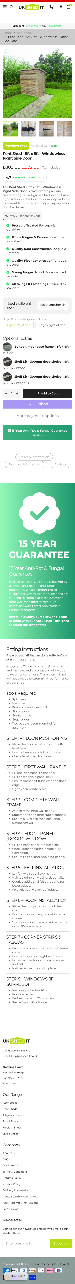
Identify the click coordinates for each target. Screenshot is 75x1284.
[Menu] (5, 7)
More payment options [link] (37, 415)
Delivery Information (34, 457)
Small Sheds (10, 1121)
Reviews (60, 464)
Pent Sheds (10, 1109)
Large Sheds (10, 1133)
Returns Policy (12, 1178)
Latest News (10, 1209)
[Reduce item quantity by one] (6, 393)
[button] (11, 7)
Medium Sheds (12, 1127)
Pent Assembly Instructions (20, 1196)
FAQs (6, 1159)
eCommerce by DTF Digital (51, 1264)
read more (38, 435)
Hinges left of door (18, 325)
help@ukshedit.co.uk (24, 1056)
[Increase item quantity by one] (17, 393)
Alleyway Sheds (12, 1115)
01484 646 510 (21, 1050)
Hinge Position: (25, 319)
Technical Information (24, 464)
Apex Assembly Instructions (20, 1202)
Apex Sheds (10, 1102)
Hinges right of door (51, 325)
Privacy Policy (12, 1184)
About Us (9, 1153)
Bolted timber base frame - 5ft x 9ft (41, 346)
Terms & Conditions (15, 1171)
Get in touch (11, 1165)
